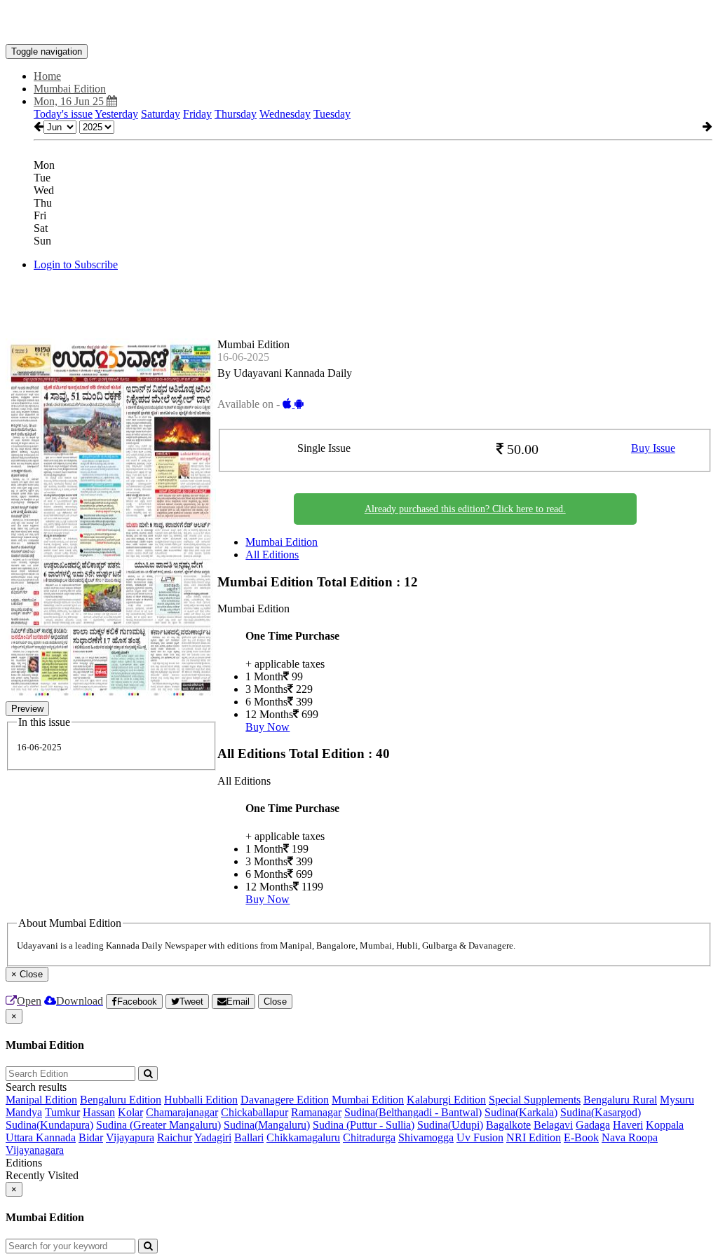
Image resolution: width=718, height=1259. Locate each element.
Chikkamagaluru (303, 1137)
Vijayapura (130, 1137)
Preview (27, 708)
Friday (197, 114)
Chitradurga (369, 1137)
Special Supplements (535, 1100)
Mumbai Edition (281, 542)
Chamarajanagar (182, 1112)
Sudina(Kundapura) (49, 1125)
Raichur (174, 1137)
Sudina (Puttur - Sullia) (363, 1125)
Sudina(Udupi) (450, 1125)
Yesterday (116, 114)
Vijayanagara (35, 1150)
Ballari (249, 1137)
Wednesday (285, 114)
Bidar (91, 1137)
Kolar (130, 1112)
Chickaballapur (254, 1112)
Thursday (236, 114)
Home (47, 76)
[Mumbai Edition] (359, 23)
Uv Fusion (479, 1137)
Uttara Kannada (41, 1137)
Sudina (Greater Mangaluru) (158, 1125)
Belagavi (553, 1125)
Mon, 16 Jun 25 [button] (70, 101)
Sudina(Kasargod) (600, 1112)
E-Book (581, 1137)
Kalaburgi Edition (446, 1100)
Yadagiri (212, 1137)
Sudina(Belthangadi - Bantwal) (413, 1112)
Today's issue (63, 114)
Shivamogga (426, 1137)
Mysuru (677, 1100)
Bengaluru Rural (620, 1100)
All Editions (272, 554)
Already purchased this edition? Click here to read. (465, 509)
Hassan (99, 1112)
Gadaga (593, 1125)
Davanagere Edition (285, 1100)
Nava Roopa (630, 1137)
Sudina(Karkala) (521, 1112)
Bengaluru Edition (120, 1100)
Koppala (665, 1125)
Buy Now (267, 727)
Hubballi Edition (201, 1100)
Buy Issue (653, 448)
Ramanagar (316, 1112)
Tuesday (332, 114)
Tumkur (62, 1112)
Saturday (160, 114)
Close (275, 1001)
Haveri (628, 1125)
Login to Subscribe (76, 264)
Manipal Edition (41, 1100)
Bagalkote (508, 1125)
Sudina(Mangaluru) (267, 1125)
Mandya (24, 1112)
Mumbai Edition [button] (70, 89)
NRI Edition (533, 1137)
